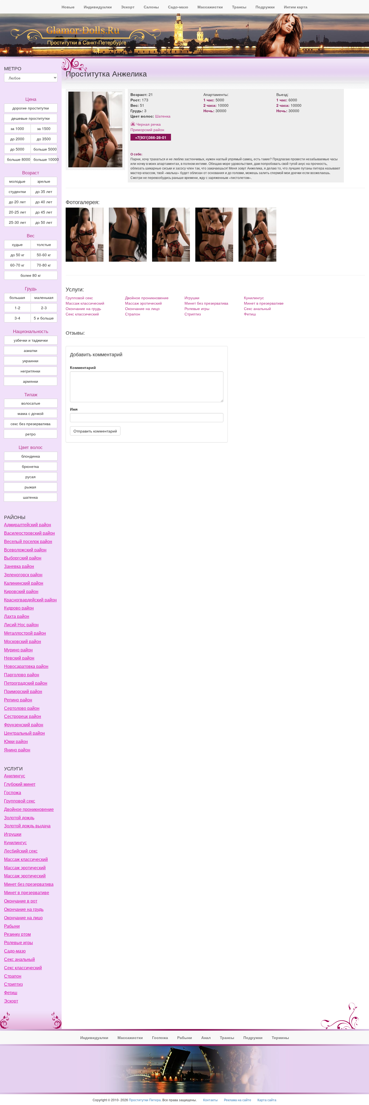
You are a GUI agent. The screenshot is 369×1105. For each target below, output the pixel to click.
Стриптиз (193, 314)
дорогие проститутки (30, 108)
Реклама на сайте (237, 1099)
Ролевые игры (197, 308)
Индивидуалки (98, 6)
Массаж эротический (143, 303)
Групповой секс (79, 297)
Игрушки (192, 297)
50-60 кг (44, 254)
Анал (206, 1037)
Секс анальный (257, 308)
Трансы (239, 6)
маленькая (43, 297)
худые (17, 244)
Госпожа (12, 792)
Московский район (22, 641)
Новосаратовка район (26, 666)
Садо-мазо (178, 6)
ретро (30, 434)
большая (17, 297)
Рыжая (30, 487)
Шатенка (162, 116)
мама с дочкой (30, 413)
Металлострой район (25, 633)
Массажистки (210, 6)
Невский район (19, 658)
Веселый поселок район (28, 541)
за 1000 (17, 128)
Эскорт (128, 6)
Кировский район (21, 591)
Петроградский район (25, 683)
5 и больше (44, 318)
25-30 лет (17, 222)
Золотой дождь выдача (27, 826)
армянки (30, 381)
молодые (17, 181)
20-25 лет (17, 212)
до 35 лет (43, 191)
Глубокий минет (19, 784)
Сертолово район (21, 708)
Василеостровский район (29, 533)
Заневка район (19, 566)
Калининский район (23, 583)
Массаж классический (85, 303)
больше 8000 (18, 159)
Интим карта (295, 6)
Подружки (265, 6)
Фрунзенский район (23, 724)
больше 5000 (45, 149)
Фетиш (250, 314)
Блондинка (30, 456)
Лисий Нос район (21, 624)
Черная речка (148, 124)
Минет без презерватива (206, 303)
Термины (280, 1037)
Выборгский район (22, 558)
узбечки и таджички (31, 340)
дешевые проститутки (30, 118)
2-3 (44, 307)
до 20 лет (17, 201)
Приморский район (147, 129)
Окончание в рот (20, 901)
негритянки (30, 371)
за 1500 (44, 128)
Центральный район (24, 733)
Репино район (18, 700)
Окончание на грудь (83, 308)
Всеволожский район (25, 550)
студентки (17, 191)
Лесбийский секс (21, 851)
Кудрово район (19, 608)
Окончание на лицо (142, 308)
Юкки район (16, 741)
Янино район (17, 750)
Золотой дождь (19, 817)
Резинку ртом (17, 934)
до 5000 (17, 149)
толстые (44, 244)
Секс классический (82, 314)
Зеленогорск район (23, 574)
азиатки (30, 350)
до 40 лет (43, 201)
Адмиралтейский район (27, 524)
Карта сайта (266, 1099)
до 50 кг (17, 254)
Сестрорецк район (22, 716)
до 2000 (17, 138)
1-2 (17, 307)
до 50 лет (43, 222)
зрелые (43, 181)
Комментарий (83, 367)
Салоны (151, 6)
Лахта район (16, 616)
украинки (30, 360)
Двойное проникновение (147, 297)
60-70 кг (17, 265)
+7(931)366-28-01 (150, 137)
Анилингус (14, 776)
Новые (68, 6)
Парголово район (21, 674)
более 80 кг (31, 275)
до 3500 (44, 138)
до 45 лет (43, 212)
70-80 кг (44, 265)
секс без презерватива (31, 423)
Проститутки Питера (145, 1099)
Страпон (132, 314)
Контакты (210, 1099)
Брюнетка (30, 466)
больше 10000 (45, 159)
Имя (74, 409)
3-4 (17, 318)
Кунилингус (254, 297)
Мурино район (18, 650)
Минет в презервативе (264, 303)
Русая (30, 476)
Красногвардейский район (30, 600)
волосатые (30, 403)
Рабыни (12, 926)
